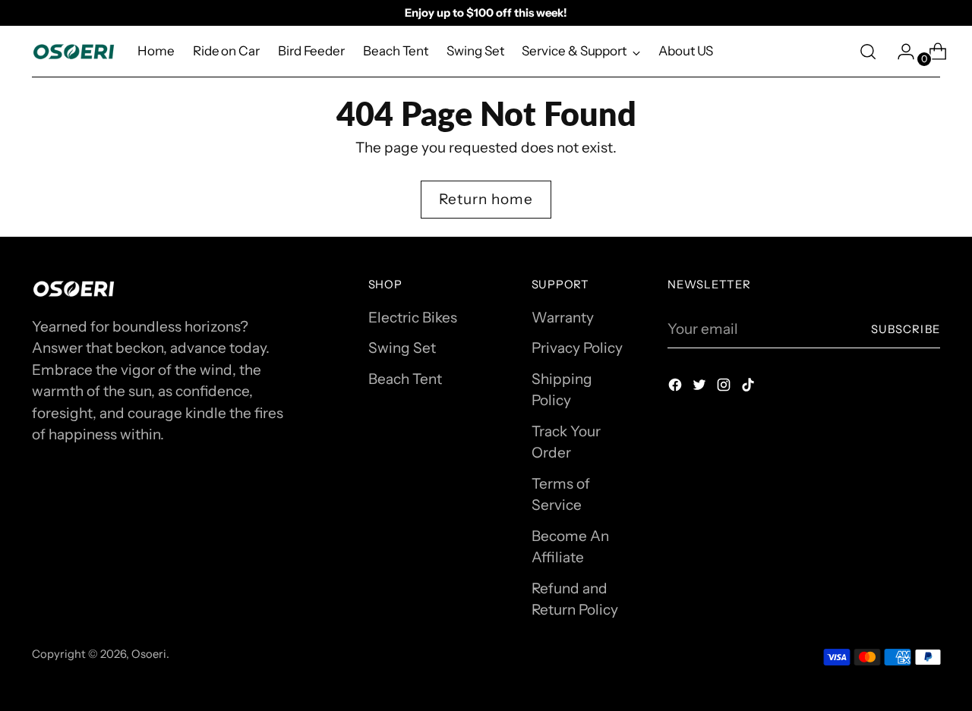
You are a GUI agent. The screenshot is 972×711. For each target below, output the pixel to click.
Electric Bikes (412, 317)
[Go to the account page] (900, 51)
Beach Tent (405, 379)
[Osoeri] (73, 51)
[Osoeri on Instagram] (725, 388)
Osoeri (148, 654)
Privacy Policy (577, 348)
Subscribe (905, 329)
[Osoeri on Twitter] (701, 388)
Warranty (563, 317)
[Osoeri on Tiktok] (749, 388)
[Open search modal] (868, 51)
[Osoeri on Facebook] (676, 388)
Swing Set (402, 348)
